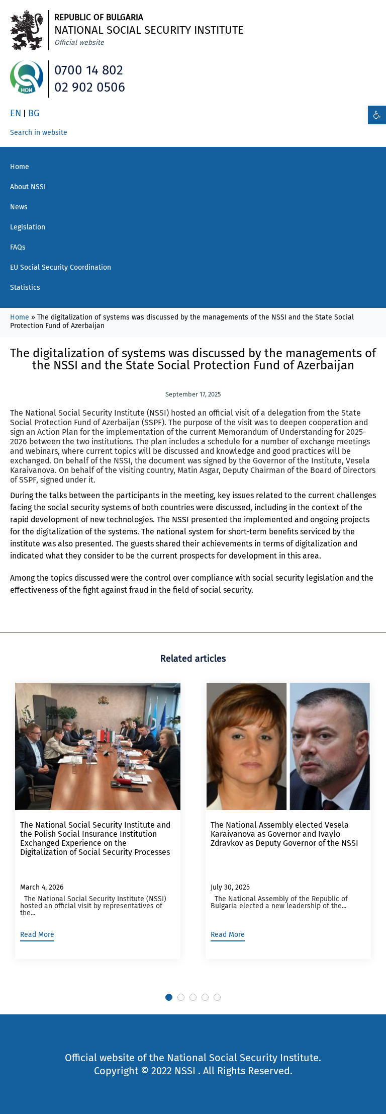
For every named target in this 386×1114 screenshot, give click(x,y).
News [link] (19, 207)
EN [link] (15, 113)
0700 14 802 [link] (88, 70)
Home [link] (19, 167)
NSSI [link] (185, 1071)
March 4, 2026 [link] (41, 887)
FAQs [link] (18, 247)
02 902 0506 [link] (89, 87)
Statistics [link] (25, 287)
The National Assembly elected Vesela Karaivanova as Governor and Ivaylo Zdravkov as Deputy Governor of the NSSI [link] (284, 834)
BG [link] (33, 113)
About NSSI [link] (28, 187)
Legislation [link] (27, 227)
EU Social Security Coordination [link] (60, 267)
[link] (377, 115)
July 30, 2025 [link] (230, 887)
